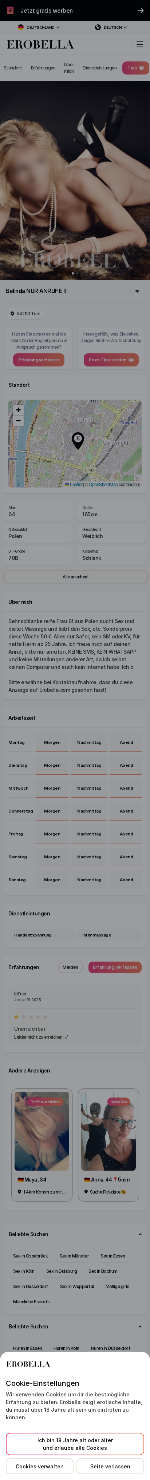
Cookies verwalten (40, 1466)
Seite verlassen (110, 1466)
